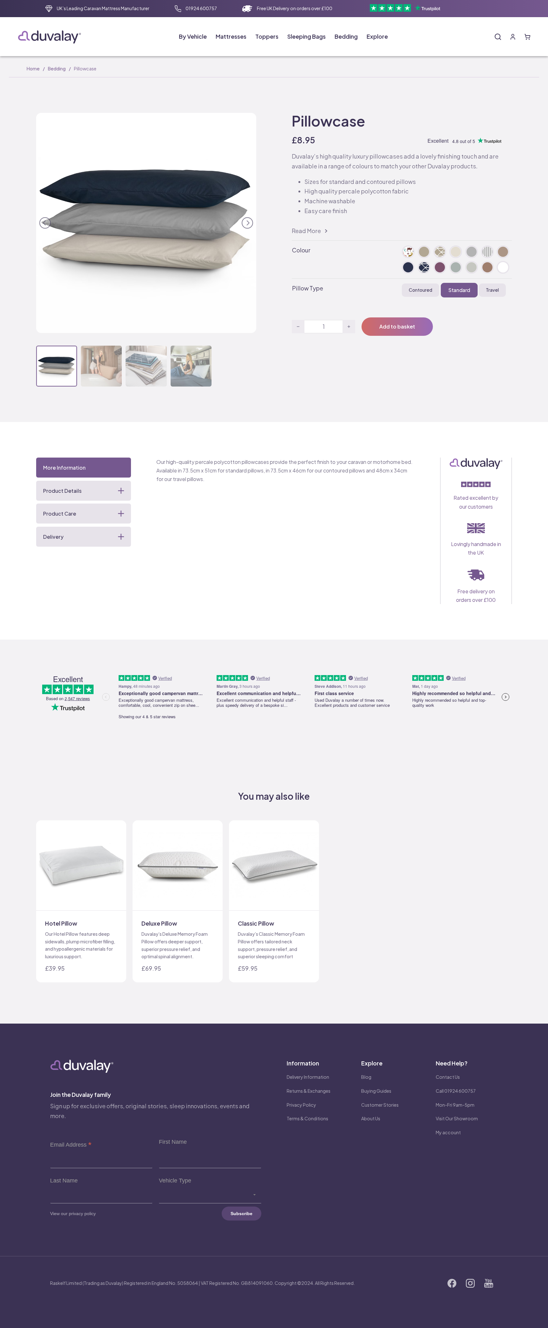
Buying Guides (376, 1091)
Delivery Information (308, 1077)
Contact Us (448, 1077)
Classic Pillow (256, 923)
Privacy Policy (301, 1105)
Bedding (57, 68)
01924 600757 (201, 8)
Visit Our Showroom (457, 1118)
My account (448, 1132)
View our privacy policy (73, 1213)
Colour (301, 250)
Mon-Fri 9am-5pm (455, 1105)
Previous (45, 221)
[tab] (83, 468)
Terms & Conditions (307, 1118)
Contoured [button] (420, 290)
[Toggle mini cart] (527, 37)
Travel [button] (492, 290)
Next (247, 221)
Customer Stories (380, 1105)
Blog (366, 1077)
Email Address (71, 1144)
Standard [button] (459, 290)
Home (33, 68)
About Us (370, 1118)
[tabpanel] (285, 471)
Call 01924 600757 (456, 1091)
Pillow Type (307, 288)
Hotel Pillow (61, 923)
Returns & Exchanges (308, 1091)
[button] (247, 121)
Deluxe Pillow (159, 923)
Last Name (64, 1180)
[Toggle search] (498, 36)
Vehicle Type (175, 1180)
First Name (173, 1142)
